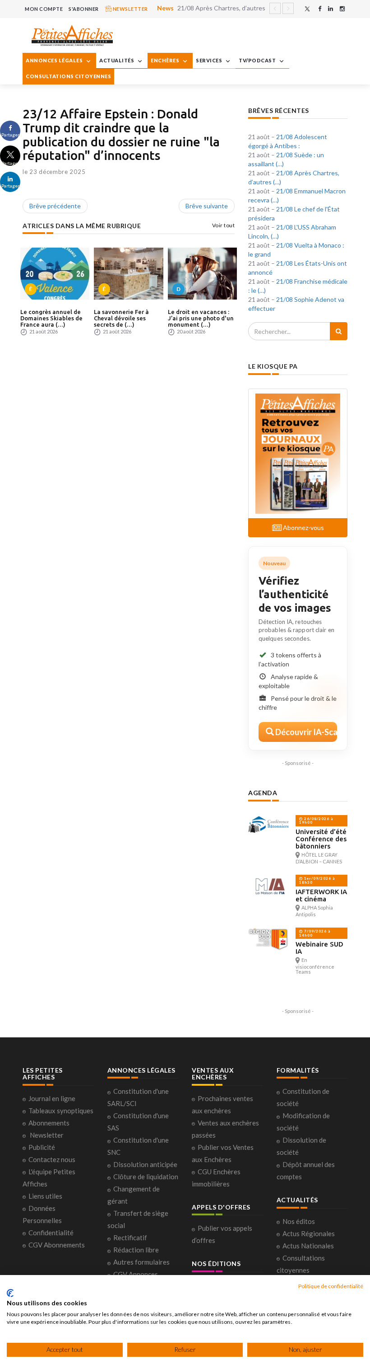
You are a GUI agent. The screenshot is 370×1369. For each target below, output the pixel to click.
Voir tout (223, 225)
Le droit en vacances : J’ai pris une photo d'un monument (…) (201, 318)
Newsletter (47, 1135)
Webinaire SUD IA (319, 947)
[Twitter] (307, 9)
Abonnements (48, 1123)
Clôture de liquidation (145, 1176)
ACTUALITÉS (117, 60)
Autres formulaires (141, 1262)
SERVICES (209, 60)
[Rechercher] (338, 331)
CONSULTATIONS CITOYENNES (68, 76)
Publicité (41, 1147)
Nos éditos (298, 1221)
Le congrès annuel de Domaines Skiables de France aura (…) (51, 318)
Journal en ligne (51, 1098)
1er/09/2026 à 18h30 (317, 880)
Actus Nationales (308, 1246)
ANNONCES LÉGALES (55, 60)
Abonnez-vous (303, 527)
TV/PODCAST (258, 60)
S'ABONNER (84, 9)
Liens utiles (45, 1196)
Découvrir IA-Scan (305, 732)
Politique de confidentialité (330, 1286)
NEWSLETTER (129, 9)
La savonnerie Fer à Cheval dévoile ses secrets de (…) (121, 318)
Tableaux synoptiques (60, 1110)
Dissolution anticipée (145, 1164)
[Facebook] (319, 9)
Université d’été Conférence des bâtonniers (321, 839)
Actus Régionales (308, 1233)
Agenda (262, 793)
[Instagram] (342, 9)
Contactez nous (51, 1159)
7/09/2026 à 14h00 (314, 933)
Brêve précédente (55, 206)
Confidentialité (51, 1232)
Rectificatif (130, 1237)
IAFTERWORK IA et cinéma (321, 895)
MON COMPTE (44, 9)
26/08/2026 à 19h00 (316, 820)
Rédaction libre (136, 1250)
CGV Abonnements (56, 1245)
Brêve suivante (206, 206)
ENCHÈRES (165, 60)
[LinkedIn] (330, 9)
